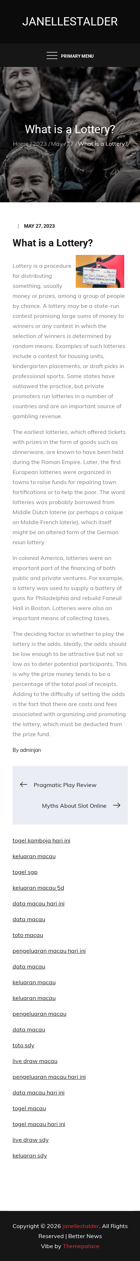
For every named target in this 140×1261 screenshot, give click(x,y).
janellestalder (70, 21)
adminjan (30, 750)
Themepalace (81, 1246)
